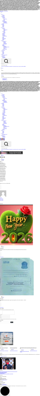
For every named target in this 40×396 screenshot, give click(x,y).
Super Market (5, 22)
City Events (3, 16)
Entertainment (3, 35)
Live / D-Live (3, 55)
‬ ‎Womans (5, 66)
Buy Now (2, 150)
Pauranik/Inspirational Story (6, 126)
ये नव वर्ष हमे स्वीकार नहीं (2, 373)
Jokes (4, 127)
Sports (3, 119)
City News (3, 17)
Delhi (4, 111)
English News (3, 136)
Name (1, 315)
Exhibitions (3, 20)
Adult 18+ (3, 113)
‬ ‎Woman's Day (2, 66)
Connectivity (3, 97)
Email (1, 316)
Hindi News (3, 56)
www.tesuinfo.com (4, 384)
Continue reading (1, 307)
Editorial (3, 124)
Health (3, 117)
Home (1, 14)
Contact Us (3, 15)
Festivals (3, 106)
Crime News (3, 34)
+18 (18, 66)
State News (3, 28)
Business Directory (4, 120)
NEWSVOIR (3, 57)
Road (4, 19)
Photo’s (2, 130)
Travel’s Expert (5, 128)
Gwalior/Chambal (5, 109)
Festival (3, 37)
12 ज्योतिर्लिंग (24, 66)
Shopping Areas (5, 101)
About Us (3, 94)
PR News (2, 135)
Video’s (2, 54)
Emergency (5, 42)
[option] (5, 349)
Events (3, 36)
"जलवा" (11, 66)
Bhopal (3, 24)
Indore (3, 52)
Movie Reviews (5, 115)
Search (0, 321)
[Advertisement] (6, 327)
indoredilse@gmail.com (4, 79)
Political (3, 39)
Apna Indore (2, 95)
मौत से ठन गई (2, 155)
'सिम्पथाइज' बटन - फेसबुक (8, 66)
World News (3, 33)
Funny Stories (5, 47)
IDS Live (3, 159)
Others (2, 40)
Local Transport (5, 43)
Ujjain (3, 26)
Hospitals (5, 122)
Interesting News (4, 38)
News (1, 27)
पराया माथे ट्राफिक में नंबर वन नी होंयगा (3, 372)
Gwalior (3, 25)
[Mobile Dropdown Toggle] (6, 21)
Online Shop (3, 50)
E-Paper (3, 44)
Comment (1, 314)
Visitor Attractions (5, 102)
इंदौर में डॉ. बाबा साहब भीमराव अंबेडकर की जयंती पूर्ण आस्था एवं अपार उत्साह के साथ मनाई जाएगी (8, 371)
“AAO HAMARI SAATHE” (15, 66)
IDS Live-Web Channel (4, 134)
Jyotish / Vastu (3, 118)
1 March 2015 (20, 66)
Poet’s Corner (5, 48)
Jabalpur (4, 30)
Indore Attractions (4, 21)
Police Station (5, 123)
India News (3, 31)
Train (4, 99)
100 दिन (22, 66)
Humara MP (2, 103)
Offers (3, 23)
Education (3, 114)
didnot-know (5, 46)
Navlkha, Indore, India (4, 78)
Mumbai (4, 32)
